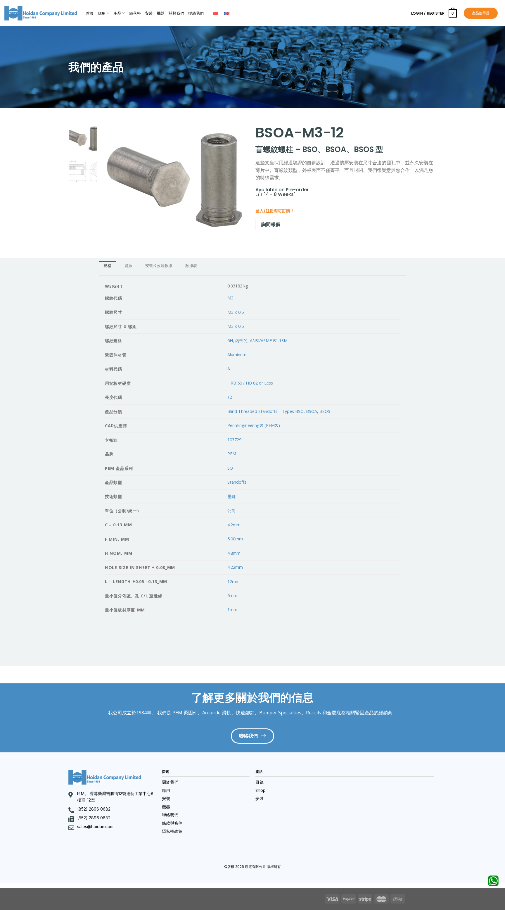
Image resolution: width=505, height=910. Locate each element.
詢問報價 (271, 224)
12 (229, 397)
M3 (230, 298)
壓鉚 (231, 496)
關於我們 (176, 13)
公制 (231, 510)
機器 (161, 13)
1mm (232, 609)
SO (230, 468)
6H (230, 340)
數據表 (191, 265)
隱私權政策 (172, 831)
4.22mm (235, 567)
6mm (232, 595)
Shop (260, 790)
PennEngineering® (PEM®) (253, 425)
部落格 (135, 13)
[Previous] (111, 180)
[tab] (107, 265)
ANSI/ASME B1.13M (269, 340)
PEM (231, 453)
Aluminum (236, 354)
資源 (128, 265)
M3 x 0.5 (235, 312)
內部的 (241, 340)
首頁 (90, 13)
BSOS (324, 411)
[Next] (236, 180)
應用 (102, 13)
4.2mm (234, 525)
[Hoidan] (40, 13)
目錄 (259, 782)
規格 (107, 265)
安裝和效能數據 (158, 265)
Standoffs (236, 482)
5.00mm (235, 539)
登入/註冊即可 (268, 211)
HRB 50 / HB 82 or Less (250, 383)
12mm (233, 581)
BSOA (311, 411)
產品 (117, 13)
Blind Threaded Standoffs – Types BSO (265, 411)
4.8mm (234, 553)
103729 (234, 439)
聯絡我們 (196, 13)
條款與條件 (172, 823)
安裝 (149, 13)
